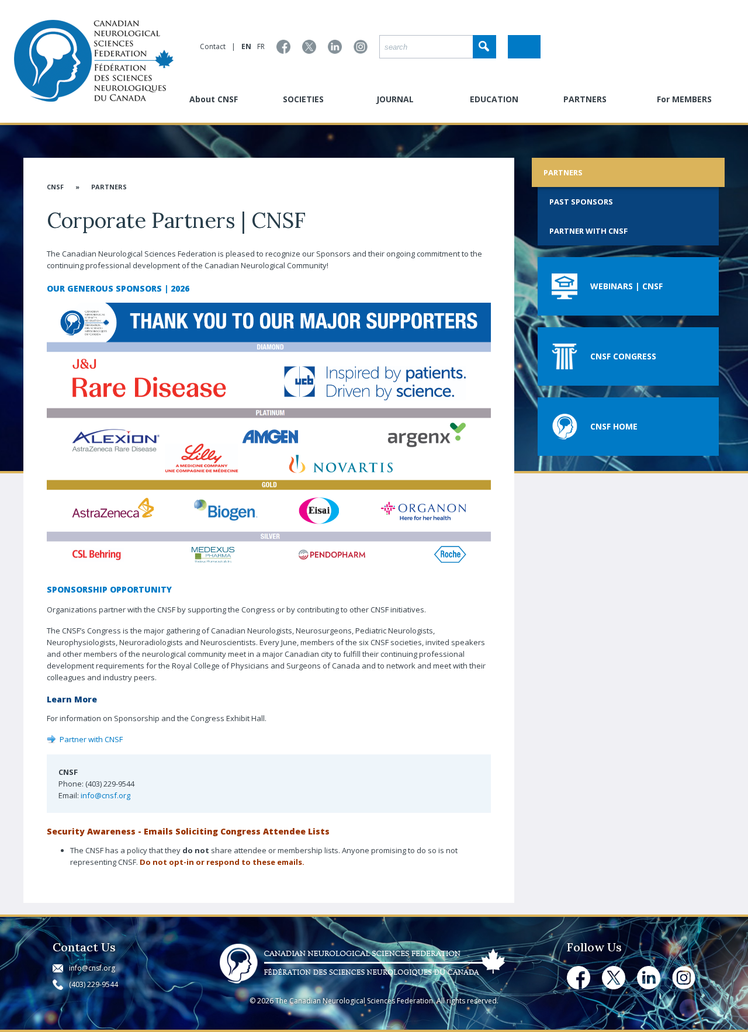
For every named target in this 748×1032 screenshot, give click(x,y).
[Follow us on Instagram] (361, 46)
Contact (213, 46)
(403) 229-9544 (93, 984)
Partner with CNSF (91, 739)
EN (246, 46)
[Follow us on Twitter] (309, 46)
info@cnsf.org (105, 795)
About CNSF (213, 99)
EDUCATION (494, 99)
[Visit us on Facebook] (283, 46)
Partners (109, 186)
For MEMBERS (684, 99)
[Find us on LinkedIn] (335, 46)
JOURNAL (395, 99)
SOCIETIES (303, 99)
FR (261, 46)
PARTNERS (585, 99)
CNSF (55, 186)
